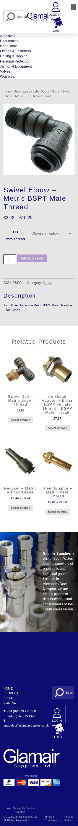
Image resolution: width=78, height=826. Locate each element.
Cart (57, 31)
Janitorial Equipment (16, 66)
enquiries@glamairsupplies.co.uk (26, 725)
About (8, 698)
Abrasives (7, 36)
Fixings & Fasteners (15, 51)
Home (7, 91)
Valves (5, 71)
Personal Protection (15, 61)
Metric (55, 91)
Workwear (8, 76)
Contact (10, 702)
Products (11, 693)
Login (55, 14)
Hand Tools (9, 46)
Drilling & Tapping (14, 56)
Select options (20, 420)
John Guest (41, 91)
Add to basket (31, 258)
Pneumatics (9, 41)
